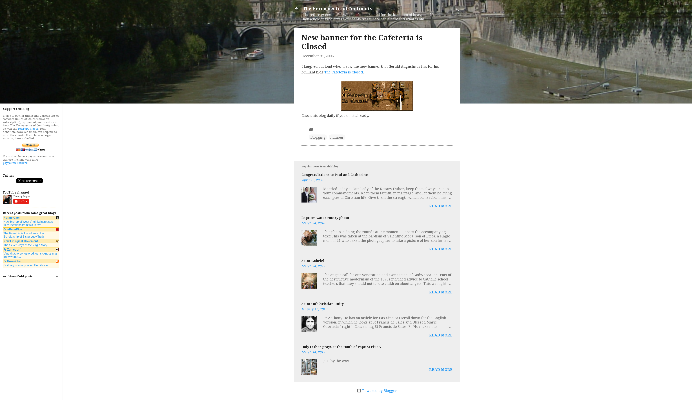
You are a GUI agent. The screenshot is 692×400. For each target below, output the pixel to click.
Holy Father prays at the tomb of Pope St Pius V (341, 347)
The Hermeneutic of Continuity (337, 8)
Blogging (317, 137)
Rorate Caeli (11, 217)
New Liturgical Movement (20, 241)
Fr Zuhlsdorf (11, 249)
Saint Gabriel (312, 261)
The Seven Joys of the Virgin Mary (25, 245)
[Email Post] (311, 130)
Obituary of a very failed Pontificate (25, 265)
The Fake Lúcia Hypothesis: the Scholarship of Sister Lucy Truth (23, 235)
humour (337, 137)
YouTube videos (28, 128)
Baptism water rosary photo (325, 218)
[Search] (457, 9)
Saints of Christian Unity (322, 304)
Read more (441, 206)
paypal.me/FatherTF (16, 163)
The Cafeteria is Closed (343, 72)
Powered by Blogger (379, 390)
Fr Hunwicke (12, 261)
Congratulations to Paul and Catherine (334, 175)
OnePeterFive (12, 229)
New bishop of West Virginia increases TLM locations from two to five (28, 223)
